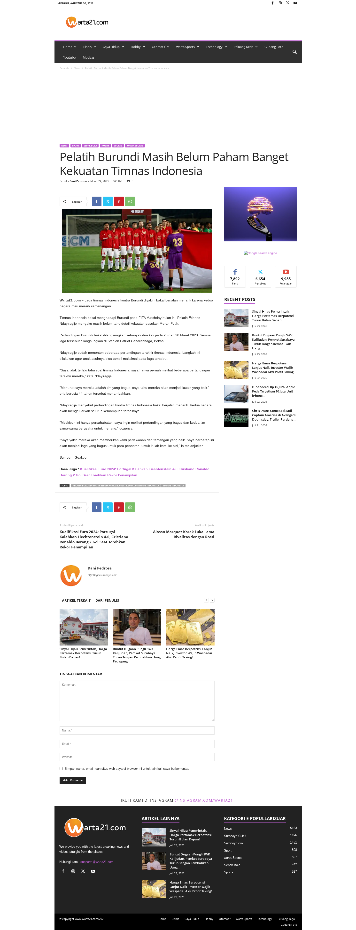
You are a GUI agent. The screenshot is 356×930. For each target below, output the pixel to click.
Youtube (69, 57)
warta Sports (185, 47)
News (77, 68)
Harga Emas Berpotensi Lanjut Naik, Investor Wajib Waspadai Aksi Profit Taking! (189, 653)
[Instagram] (280, 3)
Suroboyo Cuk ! (235, 836)
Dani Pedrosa (78, 181)
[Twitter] (288, 3)
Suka (235, 269)
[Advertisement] (178, 107)
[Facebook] (273, 3)
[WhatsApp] (130, 201)
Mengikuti (260, 269)
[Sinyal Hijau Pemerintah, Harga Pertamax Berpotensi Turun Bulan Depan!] (84, 627)
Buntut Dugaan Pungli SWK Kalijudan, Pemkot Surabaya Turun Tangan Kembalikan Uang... (273, 341)
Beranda (64, 68)
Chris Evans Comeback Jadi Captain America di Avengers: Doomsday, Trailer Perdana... (274, 415)
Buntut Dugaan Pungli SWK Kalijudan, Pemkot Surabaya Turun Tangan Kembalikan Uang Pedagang (137, 655)
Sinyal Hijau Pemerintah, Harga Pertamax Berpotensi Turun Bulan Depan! (83, 653)
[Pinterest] (119, 201)
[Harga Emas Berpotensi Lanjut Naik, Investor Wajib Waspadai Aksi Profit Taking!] (190, 627)
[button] (294, 52)
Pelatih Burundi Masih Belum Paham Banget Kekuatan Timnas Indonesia (116, 485)
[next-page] (212, 600)
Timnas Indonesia (173, 485)
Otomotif (158, 47)
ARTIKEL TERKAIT (76, 600)
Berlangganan (286, 271)
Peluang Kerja (243, 47)
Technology (214, 47)
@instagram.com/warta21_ (205, 800)
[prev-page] (206, 600)
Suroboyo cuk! (234, 843)
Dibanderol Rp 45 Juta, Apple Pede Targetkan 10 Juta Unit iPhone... (273, 391)
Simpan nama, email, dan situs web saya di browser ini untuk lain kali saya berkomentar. (127, 768)
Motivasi (89, 57)
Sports (118, 145)
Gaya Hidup (111, 47)
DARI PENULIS (107, 600)
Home (67, 47)
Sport (75, 145)
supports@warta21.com (97, 862)
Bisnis (87, 47)
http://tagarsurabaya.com (102, 575)
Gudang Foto (273, 47)
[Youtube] (295, 3)
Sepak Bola (90, 145)
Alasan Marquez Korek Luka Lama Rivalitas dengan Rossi (183, 534)
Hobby (136, 47)
